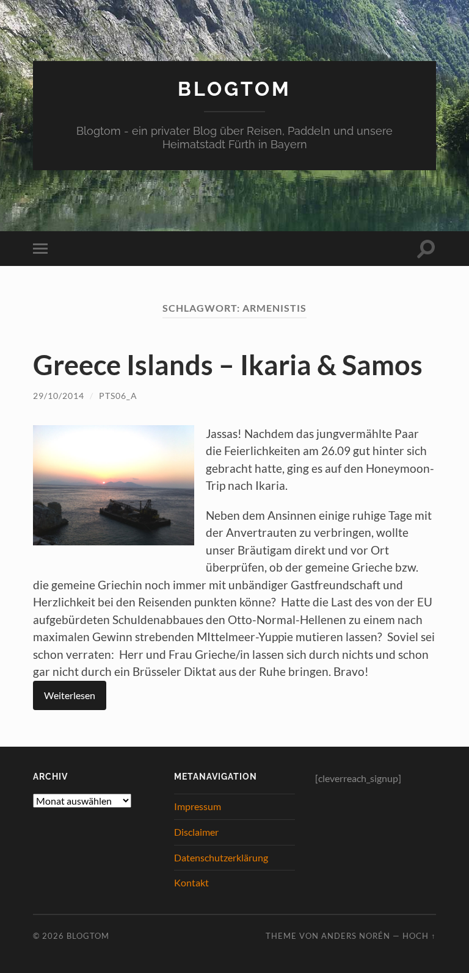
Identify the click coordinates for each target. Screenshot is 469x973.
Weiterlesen (69, 695)
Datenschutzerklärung (221, 857)
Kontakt (191, 882)
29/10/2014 (58, 395)
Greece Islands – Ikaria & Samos (228, 364)
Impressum (197, 806)
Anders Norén (355, 936)
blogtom (234, 88)
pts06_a (118, 395)
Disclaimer (196, 832)
